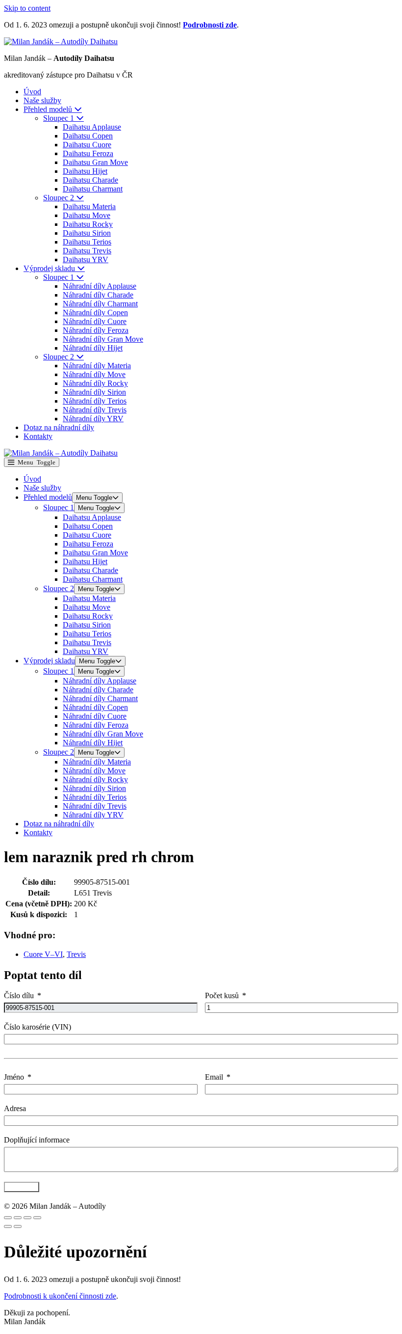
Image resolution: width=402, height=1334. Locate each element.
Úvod (32, 91)
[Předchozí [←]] (8, 1226)
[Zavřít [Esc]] (8, 1217)
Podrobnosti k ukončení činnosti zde (60, 1296)
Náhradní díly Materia (97, 365)
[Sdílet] (18, 1217)
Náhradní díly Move (94, 374)
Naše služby (42, 100)
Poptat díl (21, 1187)
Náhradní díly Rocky (95, 383)
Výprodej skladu (50, 268)
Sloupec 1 (59, 118)
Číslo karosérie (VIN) (37, 1027)
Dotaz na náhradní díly (59, 427)
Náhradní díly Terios (94, 401)
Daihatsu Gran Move (95, 162)
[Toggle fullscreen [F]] (27, 1217)
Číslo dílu (19, 995)
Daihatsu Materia (89, 206)
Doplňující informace (37, 1140)
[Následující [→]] (18, 1226)
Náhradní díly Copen (95, 312)
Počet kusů (222, 995)
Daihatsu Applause (92, 127)
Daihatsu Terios (87, 242)
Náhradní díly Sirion (94, 392)
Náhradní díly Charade (98, 295)
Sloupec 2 (59, 197)
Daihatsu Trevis (87, 250)
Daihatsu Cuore (87, 144)
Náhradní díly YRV (93, 418)
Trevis (76, 954)
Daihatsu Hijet (85, 171)
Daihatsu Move (86, 215)
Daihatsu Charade (90, 180)
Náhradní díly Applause (99, 286)
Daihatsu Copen (88, 136)
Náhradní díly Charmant (100, 303)
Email (214, 1077)
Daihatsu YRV (85, 259)
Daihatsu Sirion (87, 233)
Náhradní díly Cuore (94, 321)
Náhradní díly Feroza (95, 330)
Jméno (14, 1077)
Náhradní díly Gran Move (103, 339)
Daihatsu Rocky (88, 224)
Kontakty (38, 436)
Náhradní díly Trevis (94, 410)
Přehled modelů (49, 109)
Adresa (15, 1108)
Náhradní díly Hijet (93, 348)
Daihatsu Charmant (93, 189)
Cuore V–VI (43, 954)
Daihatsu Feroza (88, 153)
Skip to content (27, 8)
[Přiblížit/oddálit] (37, 1217)
